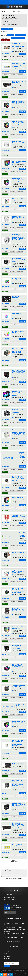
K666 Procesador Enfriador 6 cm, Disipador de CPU (19, 260)
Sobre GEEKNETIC (8, 894)
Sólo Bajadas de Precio (17, 38)
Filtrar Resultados (5, 28)
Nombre (22, 35)
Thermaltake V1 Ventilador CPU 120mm (18, 515)
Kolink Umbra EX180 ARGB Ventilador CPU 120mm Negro (18, 180)
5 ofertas (21, 505)
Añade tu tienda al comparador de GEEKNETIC (14, 878)
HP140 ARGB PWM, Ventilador (17, 279)
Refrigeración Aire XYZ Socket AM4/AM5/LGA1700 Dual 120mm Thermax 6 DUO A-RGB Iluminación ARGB (18, 432)
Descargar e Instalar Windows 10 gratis (13, 927)
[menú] (2, 2)
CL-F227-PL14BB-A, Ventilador (17, 845)
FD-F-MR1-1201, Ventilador (16, 296)
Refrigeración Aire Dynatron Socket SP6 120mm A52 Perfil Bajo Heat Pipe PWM (18, 478)
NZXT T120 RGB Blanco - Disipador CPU (18, 199)
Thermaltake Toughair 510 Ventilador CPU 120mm (22, 534)
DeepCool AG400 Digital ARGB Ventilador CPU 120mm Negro (18, 123)
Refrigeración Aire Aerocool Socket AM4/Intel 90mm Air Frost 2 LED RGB (17, 666)
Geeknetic (5, 11)
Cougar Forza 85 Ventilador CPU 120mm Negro (16, 647)
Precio (17, 35)
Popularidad (10, 35)
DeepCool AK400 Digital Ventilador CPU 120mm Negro (22, 455)
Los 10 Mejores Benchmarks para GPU (12, 941)
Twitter (7, 953)
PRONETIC (3, 973)
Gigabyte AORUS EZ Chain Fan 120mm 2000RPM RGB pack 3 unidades (17, 393)
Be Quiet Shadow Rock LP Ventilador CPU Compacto (19, 83)
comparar (5, 56)
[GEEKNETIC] (14, 7)
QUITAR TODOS (5, 40)
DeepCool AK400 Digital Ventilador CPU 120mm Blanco (18, 217)
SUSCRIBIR (6, 966)
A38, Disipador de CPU (18, 552)
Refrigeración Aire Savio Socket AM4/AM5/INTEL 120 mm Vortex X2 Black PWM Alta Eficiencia (18, 372)
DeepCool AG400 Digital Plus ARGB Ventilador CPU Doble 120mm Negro (19, 103)
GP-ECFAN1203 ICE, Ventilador (17, 314)
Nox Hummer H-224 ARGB (19, 705)
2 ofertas (21, 71)
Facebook (8, 951)
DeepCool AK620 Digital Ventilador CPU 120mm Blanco (18, 143)
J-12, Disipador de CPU (18, 763)
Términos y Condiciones (9, 897)
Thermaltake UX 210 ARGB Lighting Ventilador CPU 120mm (19, 161)
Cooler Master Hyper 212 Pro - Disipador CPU (18, 722)
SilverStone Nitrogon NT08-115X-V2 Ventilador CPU (17, 411)
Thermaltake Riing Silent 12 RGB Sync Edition (18, 686)
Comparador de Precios (12, 11)
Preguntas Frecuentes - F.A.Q (10, 899)
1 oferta (21, 53)
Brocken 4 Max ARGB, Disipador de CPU (18, 627)
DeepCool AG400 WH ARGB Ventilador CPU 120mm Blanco (18, 571)
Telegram (8, 958)
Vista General (7, 21)
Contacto (6, 902)
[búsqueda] (25, 2)
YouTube (8, 956)
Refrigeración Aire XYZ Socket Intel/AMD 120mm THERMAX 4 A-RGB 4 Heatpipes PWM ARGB (18, 743)
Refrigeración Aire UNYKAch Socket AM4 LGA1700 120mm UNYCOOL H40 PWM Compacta (18, 783)
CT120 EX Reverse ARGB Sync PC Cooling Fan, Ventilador (18, 65)
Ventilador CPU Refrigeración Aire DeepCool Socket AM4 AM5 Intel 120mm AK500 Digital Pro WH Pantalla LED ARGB (18, 238)
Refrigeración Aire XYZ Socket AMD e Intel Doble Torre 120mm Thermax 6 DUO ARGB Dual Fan (19, 590)
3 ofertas (21, 834)
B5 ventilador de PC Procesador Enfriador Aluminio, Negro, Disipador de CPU (18, 350)
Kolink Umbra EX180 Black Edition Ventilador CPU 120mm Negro (18, 804)
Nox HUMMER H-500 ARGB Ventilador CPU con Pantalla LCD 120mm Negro (18, 825)
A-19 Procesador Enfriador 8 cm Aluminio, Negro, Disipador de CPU (19, 610)
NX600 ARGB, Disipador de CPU (18, 332)
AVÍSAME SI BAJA (12, 56)
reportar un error (20, 56)
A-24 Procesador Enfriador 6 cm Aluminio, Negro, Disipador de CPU (19, 45)
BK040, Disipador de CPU (18, 497)
